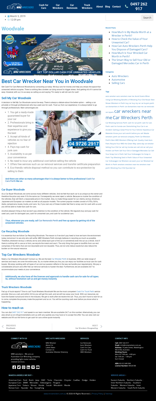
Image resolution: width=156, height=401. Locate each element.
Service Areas (118, 375)
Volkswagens (45, 382)
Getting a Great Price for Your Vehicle (127, 130)
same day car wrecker (145, 144)
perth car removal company (124, 137)
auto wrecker (111, 96)
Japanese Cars (15, 385)
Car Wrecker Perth (59, 259)
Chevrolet (58, 380)
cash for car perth (135, 123)
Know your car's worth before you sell (128, 133)
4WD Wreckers (85, 352)
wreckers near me (132, 164)
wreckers (121, 164)
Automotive (118, 79)
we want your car (136, 161)
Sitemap (108, 393)
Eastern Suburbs (118, 380)
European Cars (15, 382)
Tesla (49, 380)
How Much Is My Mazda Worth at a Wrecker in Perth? (131, 33)
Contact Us (50, 350)
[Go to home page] (21, 6)
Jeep (37, 380)
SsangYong (39, 388)
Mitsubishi (58, 385)
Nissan (34, 385)
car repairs (110, 112)
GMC (43, 380)
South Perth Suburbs (136, 388)
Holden (93, 380)
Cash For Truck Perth (85, 291)
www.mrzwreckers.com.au (55, 393)
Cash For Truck (86, 350)
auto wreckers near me (125, 96)
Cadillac (76, 380)
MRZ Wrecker (51, 343)
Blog (107, 6)
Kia (31, 388)
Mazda (67, 385)
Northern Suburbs (134, 380)
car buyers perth (147, 103)
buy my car (136, 103)
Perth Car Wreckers (142, 137)
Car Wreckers (58, 6)
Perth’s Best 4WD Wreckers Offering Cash (121, 140)
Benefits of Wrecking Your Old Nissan (136, 100)
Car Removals (72, 6)
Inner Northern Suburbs (121, 382)
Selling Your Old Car (113, 147)
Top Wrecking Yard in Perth (121, 157)
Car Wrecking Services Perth (116, 123)
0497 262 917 (138, 6)
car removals (149, 106)
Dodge (85, 380)
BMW (25, 382)
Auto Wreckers (120, 76)
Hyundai (24, 388)
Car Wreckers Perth (132, 117)
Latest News (50, 347)
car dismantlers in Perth (115, 106)
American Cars (15, 380)
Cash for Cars (43, 6)
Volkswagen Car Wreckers (119, 161)
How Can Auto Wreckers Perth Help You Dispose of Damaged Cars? (132, 47)
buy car (128, 103)
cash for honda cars (118, 126)
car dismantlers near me (134, 106)
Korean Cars (14, 388)
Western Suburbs (127, 385)
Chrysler (67, 380)
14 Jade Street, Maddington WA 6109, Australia (129, 348)
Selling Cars (118, 83)
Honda (41, 385)
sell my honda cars (129, 147)
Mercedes (34, 382)
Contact (116, 6)
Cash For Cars (85, 347)
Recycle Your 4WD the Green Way (123, 144)
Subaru (26, 385)
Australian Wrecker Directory (57, 352)
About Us (49, 345)
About (99, 6)
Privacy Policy (97, 393)
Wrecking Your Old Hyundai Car (122, 168)
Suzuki (49, 385)
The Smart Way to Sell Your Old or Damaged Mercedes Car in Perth (131, 61)
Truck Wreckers (87, 6)
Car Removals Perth (48, 220)
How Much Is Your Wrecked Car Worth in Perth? (130, 54)
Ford (25, 380)
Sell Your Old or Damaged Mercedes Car (135, 151)
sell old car (141, 147)
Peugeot (56, 382)
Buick (31, 380)
